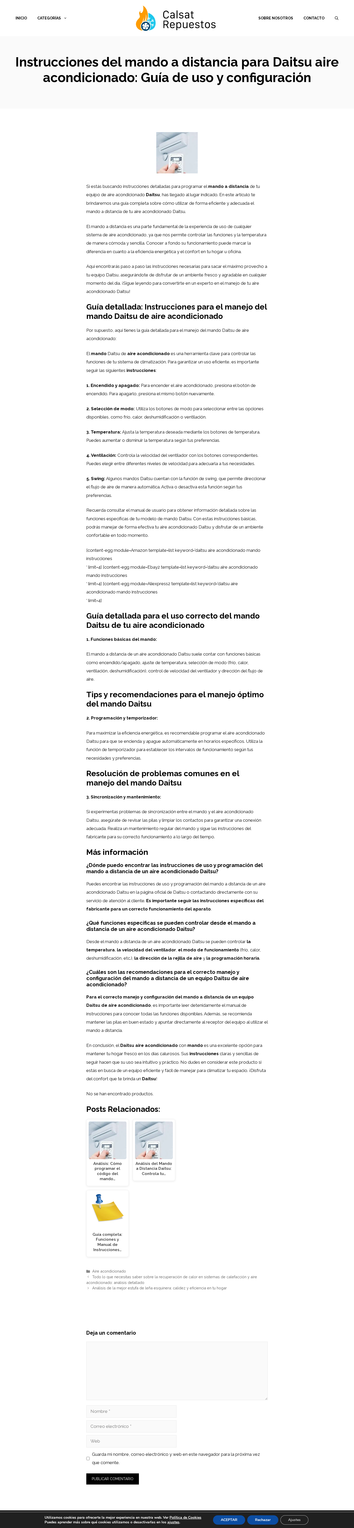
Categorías (49, 18)
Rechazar (263, 1519)
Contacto (313, 18)
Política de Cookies (185, 1517)
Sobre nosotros (275, 18)
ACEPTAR (229, 1519)
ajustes (173, 1522)
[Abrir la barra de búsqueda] (337, 18)
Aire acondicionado (109, 1271)
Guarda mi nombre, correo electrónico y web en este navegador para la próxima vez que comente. (176, 1458)
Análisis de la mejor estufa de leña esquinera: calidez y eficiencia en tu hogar (159, 1288)
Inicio (21, 18)
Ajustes (294, 1519)
